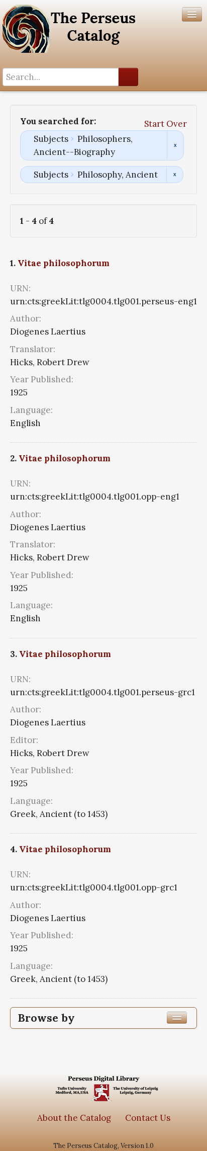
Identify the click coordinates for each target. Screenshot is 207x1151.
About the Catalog (74, 1117)
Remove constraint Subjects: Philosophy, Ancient (174, 175)
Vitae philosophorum (64, 263)
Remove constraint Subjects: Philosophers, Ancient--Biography (175, 145)
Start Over (165, 123)
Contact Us (147, 1117)
